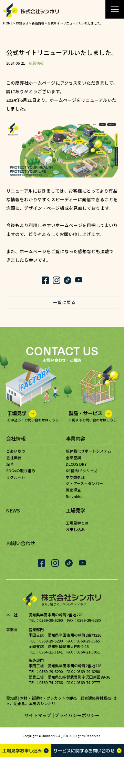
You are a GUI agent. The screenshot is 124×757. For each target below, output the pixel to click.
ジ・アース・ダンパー (84, 483)
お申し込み (75, 529)
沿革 (10, 464)
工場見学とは (77, 523)
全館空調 (73, 457)
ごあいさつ (15, 451)
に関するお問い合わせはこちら (93, 416)
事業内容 (75, 438)
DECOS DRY (76, 464)
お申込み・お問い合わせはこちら (33, 416)
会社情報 (15, 438)
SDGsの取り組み (20, 470)
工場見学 (75, 510)
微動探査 (73, 490)
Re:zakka (74, 496)
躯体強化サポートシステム (88, 451)
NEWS (13, 510)
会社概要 (13, 457)
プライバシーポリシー (77, 715)
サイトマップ (37, 715)
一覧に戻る (64, 302)
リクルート (15, 477)
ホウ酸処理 (75, 477)
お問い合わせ (20, 543)
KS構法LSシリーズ (81, 470)
